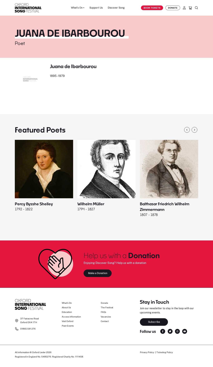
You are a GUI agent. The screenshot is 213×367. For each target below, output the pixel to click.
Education (67, 312)
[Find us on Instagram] (177, 331)
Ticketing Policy (164, 352)
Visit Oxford (67, 321)
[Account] (184, 8)
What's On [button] (76, 7)
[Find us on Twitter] (170, 331)
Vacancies (106, 316)
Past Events (68, 326)
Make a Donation (97, 273)
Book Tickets (152, 8)
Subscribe (154, 321)
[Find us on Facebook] (162, 331)
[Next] (194, 129)
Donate (172, 8)
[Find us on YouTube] (184, 331)
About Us (66, 307)
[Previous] (187, 129)
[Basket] (190, 7)
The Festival (107, 307)
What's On (67, 303)
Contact (105, 321)
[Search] (196, 8)
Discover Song (116, 7)
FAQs (103, 312)
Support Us (96, 7)
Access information (71, 316)
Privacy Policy (147, 352)
